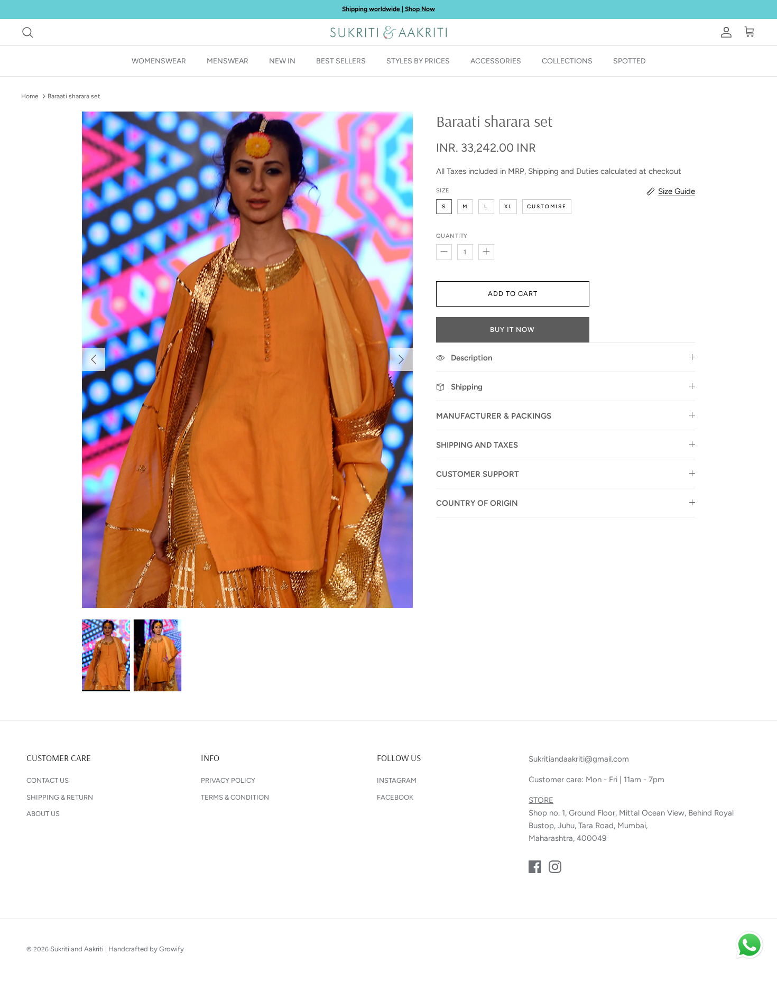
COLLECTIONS (567, 61)
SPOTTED (629, 61)
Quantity (452, 236)
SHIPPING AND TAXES (477, 445)
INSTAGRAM (397, 780)
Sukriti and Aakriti (77, 949)
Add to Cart (513, 294)
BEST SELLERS (341, 61)
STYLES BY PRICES (418, 61)
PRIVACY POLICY (228, 780)
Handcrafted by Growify (146, 949)
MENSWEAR (227, 61)
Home (30, 96)
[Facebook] (535, 866)
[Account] (724, 32)
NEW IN (282, 61)
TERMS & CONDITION (235, 797)
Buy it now (512, 329)
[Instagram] (555, 866)
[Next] (401, 359)
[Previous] (93, 359)
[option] (247, 360)
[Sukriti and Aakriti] (388, 32)
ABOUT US (43, 814)
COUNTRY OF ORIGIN (477, 503)
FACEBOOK (395, 797)
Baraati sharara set (74, 96)
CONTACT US (47, 780)
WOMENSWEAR (159, 61)
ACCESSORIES (495, 61)
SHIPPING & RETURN (59, 797)
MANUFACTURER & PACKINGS (493, 416)
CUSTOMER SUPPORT (477, 474)
